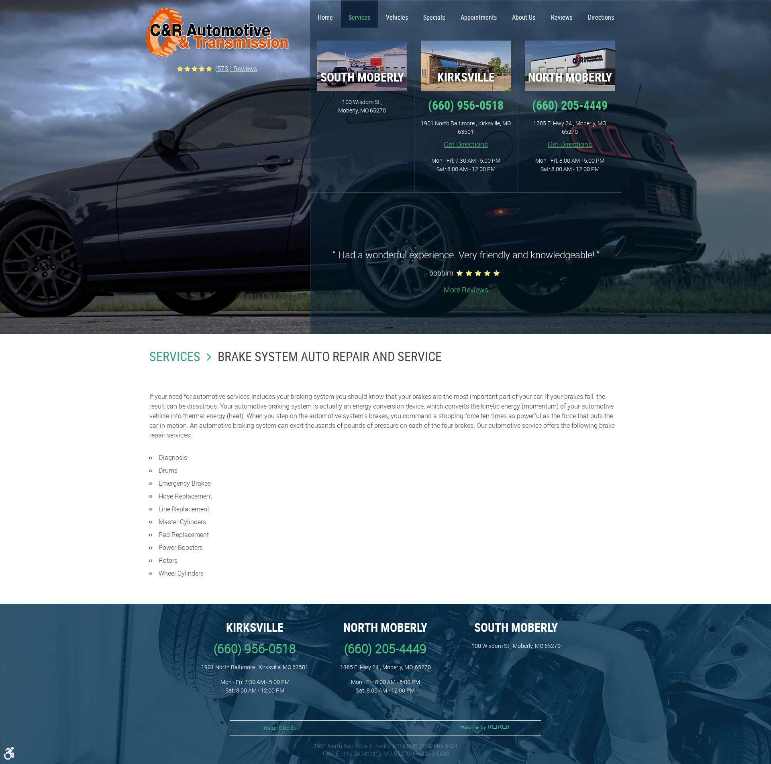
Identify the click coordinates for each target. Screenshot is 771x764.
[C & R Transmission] (217, 32)
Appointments (479, 17)
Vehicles (397, 17)
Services (359, 17)
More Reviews (466, 289)
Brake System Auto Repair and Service (330, 356)
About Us (523, 17)
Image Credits (279, 727)
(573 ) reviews (236, 68)
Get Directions (466, 144)
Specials (434, 17)
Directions (601, 17)
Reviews (561, 17)
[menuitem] (325, 14)
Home (325, 17)
